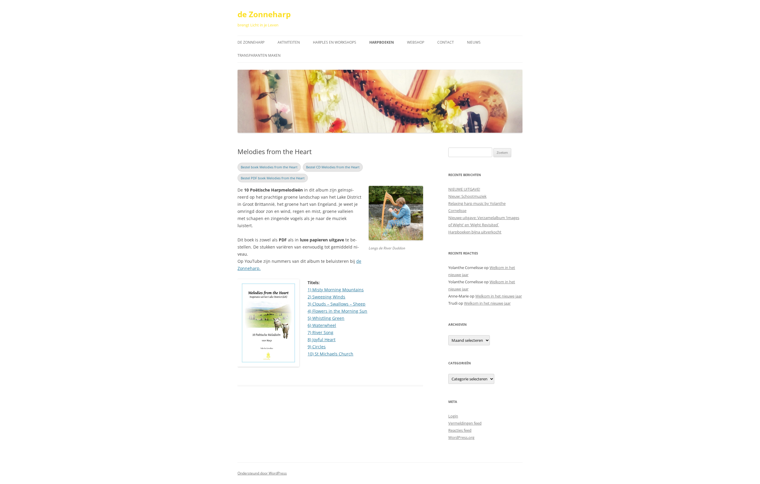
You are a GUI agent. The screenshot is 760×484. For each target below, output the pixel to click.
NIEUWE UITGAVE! (464, 189)
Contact (445, 42)
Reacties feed (459, 430)
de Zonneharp (264, 14)
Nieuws (474, 42)
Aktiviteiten (289, 42)
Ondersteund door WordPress (262, 473)
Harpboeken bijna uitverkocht (474, 232)
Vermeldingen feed (465, 423)
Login (453, 416)
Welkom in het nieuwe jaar (498, 296)
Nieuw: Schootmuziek (467, 196)
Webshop (415, 42)
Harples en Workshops (334, 42)
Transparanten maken (259, 55)
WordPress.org (461, 437)
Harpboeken (381, 42)
